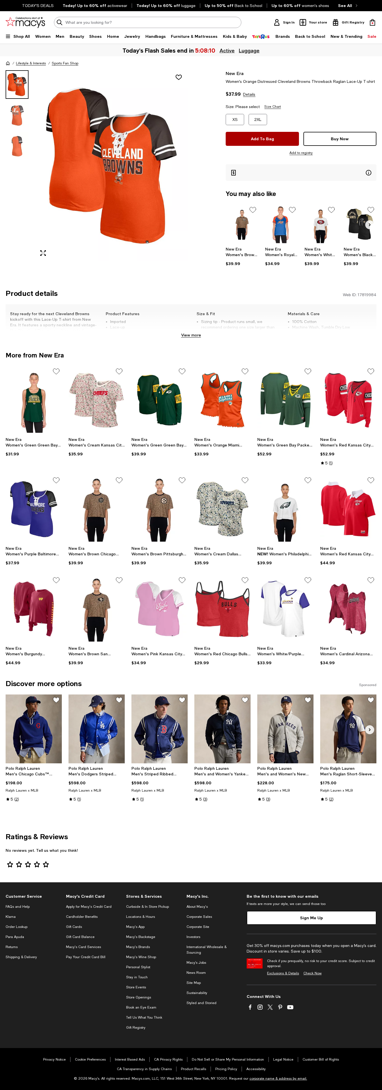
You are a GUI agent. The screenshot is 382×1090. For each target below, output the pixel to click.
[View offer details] (301, 172)
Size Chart (272, 107)
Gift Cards (74, 927)
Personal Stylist (138, 967)
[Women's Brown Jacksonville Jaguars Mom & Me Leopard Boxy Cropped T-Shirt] (242, 224)
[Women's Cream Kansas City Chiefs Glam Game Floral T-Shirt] (97, 400)
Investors (193, 937)
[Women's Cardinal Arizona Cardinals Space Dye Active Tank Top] (348, 609)
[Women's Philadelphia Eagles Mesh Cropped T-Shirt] (285, 509)
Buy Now (340, 138)
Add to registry (301, 153)
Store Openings (138, 997)
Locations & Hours (140, 917)
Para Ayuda (15, 937)
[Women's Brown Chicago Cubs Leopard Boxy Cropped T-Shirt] (97, 509)
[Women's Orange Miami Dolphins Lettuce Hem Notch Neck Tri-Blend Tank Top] (222, 400)
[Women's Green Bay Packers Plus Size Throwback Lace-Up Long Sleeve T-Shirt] (285, 400)
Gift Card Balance (80, 937)
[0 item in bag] (372, 22)
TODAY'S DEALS (38, 5)
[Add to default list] (252, 210)
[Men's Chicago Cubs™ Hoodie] (34, 728)
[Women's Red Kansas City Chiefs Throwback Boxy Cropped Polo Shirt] (348, 509)
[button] (97, 165)
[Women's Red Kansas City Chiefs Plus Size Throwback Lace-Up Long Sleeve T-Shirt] (348, 400)
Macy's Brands (138, 947)
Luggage (249, 50)
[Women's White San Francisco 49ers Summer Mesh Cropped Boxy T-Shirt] (321, 224)
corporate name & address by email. (278, 1078)
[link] (242, 256)
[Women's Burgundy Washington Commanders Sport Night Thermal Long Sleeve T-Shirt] (34, 609)
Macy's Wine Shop (141, 957)
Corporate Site (198, 927)
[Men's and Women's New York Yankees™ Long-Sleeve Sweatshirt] (285, 728)
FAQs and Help (18, 907)
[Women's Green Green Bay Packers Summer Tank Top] (34, 400)
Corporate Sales (199, 917)
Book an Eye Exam (141, 1007)
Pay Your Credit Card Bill (85, 957)
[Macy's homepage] (8, 63)
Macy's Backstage (140, 937)
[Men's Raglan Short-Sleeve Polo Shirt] (348, 728)
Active (227, 50)
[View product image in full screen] (43, 253)
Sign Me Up (311, 917)
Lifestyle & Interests (31, 63)
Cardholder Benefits (82, 917)
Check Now (312, 973)
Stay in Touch (137, 977)
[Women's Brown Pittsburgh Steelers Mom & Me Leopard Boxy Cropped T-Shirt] (159, 509)
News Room (196, 973)
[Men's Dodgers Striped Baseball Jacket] (97, 728)
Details (249, 94)
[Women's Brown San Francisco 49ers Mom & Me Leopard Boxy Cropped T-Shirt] (97, 609)
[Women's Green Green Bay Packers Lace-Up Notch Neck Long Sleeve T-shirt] (159, 400)
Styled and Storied (201, 1003)
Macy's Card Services (83, 947)
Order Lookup (16, 927)
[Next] (369, 224)
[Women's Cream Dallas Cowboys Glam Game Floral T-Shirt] (222, 509)
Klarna (11, 917)
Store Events (136, 987)
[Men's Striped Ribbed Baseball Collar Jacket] (159, 728)
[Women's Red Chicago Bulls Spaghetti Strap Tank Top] (222, 609)
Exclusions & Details (283, 973)
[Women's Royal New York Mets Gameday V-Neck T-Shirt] (281, 224)
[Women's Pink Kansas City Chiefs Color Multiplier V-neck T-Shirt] (159, 609)
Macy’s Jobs (196, 963)
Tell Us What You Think (144, 1017)
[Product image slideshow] (111, 165)
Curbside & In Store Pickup (147, 907)
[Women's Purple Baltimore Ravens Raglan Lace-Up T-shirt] (34, 509)
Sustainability (197, 993)
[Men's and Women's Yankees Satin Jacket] (222, 728)
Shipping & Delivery (21, 957)
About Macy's (197, 907)
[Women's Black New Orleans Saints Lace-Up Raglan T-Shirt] (360, 224)
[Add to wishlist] (179, 77)
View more (191, 335)
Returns (12, 947)
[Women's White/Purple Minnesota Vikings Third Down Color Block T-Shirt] (285, 609)
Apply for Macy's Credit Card (89, 907)
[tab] (17, 84)
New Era (235, 73)
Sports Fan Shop (65, 63)
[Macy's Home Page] (25, 22)
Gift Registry (135, 1028)
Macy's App (135, 927)
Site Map (194, 983)
